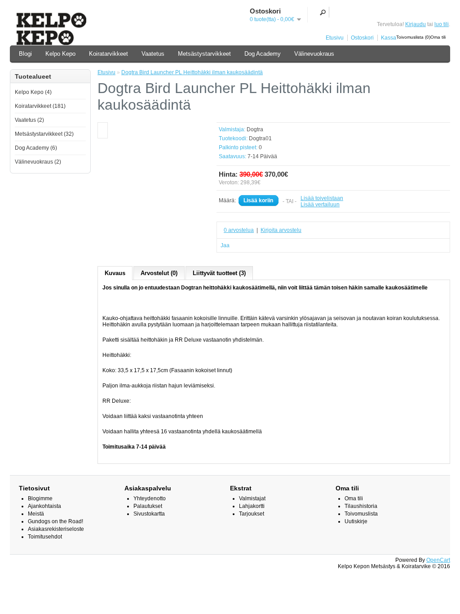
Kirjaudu (415, 24)
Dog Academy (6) (36, 148)
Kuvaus (115, 273)
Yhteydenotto (149, 498)
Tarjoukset (251, 514)
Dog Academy (262, 53)
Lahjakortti (252, 506)
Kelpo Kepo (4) (33, 92)
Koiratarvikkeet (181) (40, 106)
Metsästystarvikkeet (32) (44, 134)
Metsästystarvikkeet (204, 53)
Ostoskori (362, 38)
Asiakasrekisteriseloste (56, 529)
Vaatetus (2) (29, 120)
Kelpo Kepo (60, 53)
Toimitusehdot (45, 537)
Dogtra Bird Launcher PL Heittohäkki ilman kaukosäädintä (192, 72)
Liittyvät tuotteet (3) (219, 273)
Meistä (36, 514)
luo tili (441, 24)
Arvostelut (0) (159, 273)
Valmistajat (252, 498)
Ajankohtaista (44, 506)
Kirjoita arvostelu (281, 230)
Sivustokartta (149, 514)
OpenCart (438, 560)
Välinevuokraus (314, 53)
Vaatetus (153, 53)
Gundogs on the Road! (55, 521)
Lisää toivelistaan (322, 198)
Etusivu (335, 38)
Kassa (388, 38)
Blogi (25, 53)
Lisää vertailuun (320, 204)
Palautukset (147, 506)
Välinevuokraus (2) (38, 162)
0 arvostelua (239, 230)
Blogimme (40, 498)
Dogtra (255, 129)
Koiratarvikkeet (108, 53)
